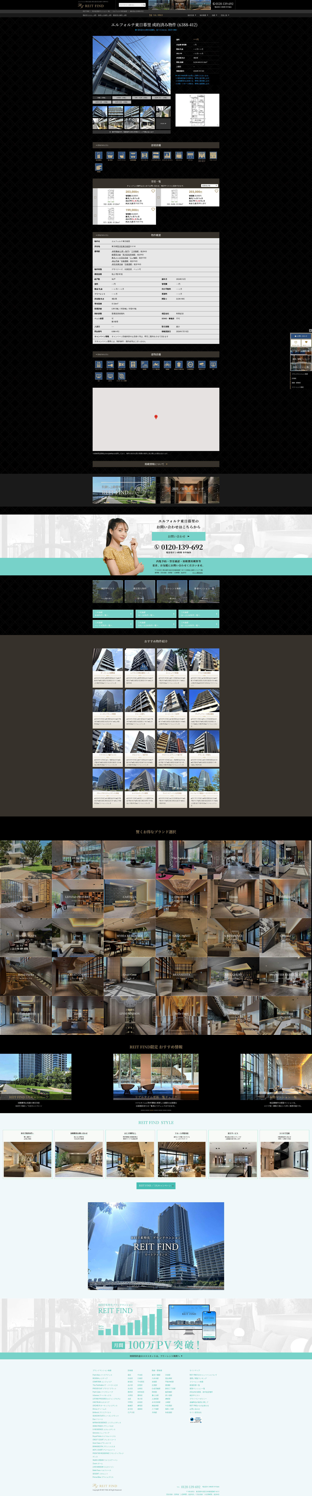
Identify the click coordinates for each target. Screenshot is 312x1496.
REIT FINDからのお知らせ (199, 1406)
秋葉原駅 (168, 1412)
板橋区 (130, 1406)
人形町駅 (155, 1399)
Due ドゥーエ (98, 1419)
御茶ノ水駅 (169, 1409)
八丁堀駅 (155, 1409)
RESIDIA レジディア (100, 1378)
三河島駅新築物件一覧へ (101, 614)
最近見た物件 (295, 345)
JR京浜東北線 (117, 264)
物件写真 (191, 15)
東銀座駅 (155, 1406)
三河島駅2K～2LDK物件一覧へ (190, 614)
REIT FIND (86, 11)
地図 (213, 15)
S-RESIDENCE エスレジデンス (104, 1429)
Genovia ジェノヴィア (101, 1433)
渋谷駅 (167, 1375)
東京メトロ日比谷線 (120, 258)
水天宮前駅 (156, 1402)
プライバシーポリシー (198, 1399)
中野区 (130, 1402)
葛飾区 (140, 1409)
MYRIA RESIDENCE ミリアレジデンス (107, 1423)
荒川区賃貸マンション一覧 (101, 11)
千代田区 (140, 1382)
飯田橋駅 (168, 1392)
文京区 (130, 1389)
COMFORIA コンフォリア (102, 1382)
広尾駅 (154, 1385)
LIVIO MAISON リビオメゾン (103, 1467)
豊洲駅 (167, 1385)
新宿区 (130, 1382)
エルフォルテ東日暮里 (119, 11)
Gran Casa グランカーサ (102, 1443)
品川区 (130, 1385)
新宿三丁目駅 (170, 1389)
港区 (129, 1375)
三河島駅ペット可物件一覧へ (103, 624)
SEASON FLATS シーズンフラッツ (106, 1416)
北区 (129, 1399)
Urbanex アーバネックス (102, 1395)
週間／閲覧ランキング (198, 1378)
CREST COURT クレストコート (104, 1440)
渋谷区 (130, 1378)
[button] (264, 1078)
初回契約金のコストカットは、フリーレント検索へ (155, 1356)
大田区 (130, 1395)
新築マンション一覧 (197, 1389)
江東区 (140, 1378)
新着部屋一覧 (195, 1385)
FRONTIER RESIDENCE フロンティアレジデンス (108, 1455)
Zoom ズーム (98, 1463)
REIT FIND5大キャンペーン (155, 1185)
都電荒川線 (116, 255)
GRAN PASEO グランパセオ (103, 1426)
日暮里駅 (124, 261)
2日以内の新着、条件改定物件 (201, 1392)
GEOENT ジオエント (100, 1474)
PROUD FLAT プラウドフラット (105, 1389)
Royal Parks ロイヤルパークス (104, 1436)
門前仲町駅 (169, 1382)
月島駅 (154, 1412)
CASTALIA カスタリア (101, 1402)
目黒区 (140, 1385)
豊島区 (140, 1395)
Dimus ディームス (99, 1409)
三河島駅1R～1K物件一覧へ (146, 614)
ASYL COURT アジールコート (104, 1450)
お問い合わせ (176, 536)
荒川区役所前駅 (129, 255)
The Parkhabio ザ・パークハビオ (105, 1385)
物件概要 (203, 15)
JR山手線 (115, 261)
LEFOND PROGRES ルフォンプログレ (107, 1399)
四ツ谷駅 (168, 1395)
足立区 (130, 1409)
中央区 (140, 1375)
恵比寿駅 (168, 1378)
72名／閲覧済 (158, 15)
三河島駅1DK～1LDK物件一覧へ (148, 624)
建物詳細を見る (102, 145)
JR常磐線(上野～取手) (121, 251)
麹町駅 (167, 1399)
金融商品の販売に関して (199, 1402)
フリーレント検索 (196, 1382)
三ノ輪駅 (133, 258)
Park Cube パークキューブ (103, 1392)
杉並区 (140, 1402)
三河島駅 (135, 251)
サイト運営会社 (197, 573)
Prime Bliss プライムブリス (103, 1477)
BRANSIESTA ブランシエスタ (104, 1446)
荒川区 (120, 246)
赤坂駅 (154, 1382)
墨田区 (130, 1392)
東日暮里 (126, 246)
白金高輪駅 (156, 1389)
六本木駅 (155, 1378)
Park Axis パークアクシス (102, 1375)
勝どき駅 (155, 1395)
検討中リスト (195, 1395)
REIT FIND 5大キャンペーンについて (203, 1375)
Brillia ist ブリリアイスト (102, 1412)
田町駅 (154, 1392)
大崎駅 (167, 1402)
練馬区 (140, 1406)
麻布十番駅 (156, 1375)
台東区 (140, 1389)
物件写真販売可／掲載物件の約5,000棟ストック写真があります (133, 132)
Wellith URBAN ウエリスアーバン (105, 1460)
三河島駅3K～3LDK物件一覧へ (190, 624)
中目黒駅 (168, 1406)
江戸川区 (131, 1412)
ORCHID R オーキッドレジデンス (105, 1406)
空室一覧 (224, 15)
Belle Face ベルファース (102, 1470)
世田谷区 (140, 1392)
